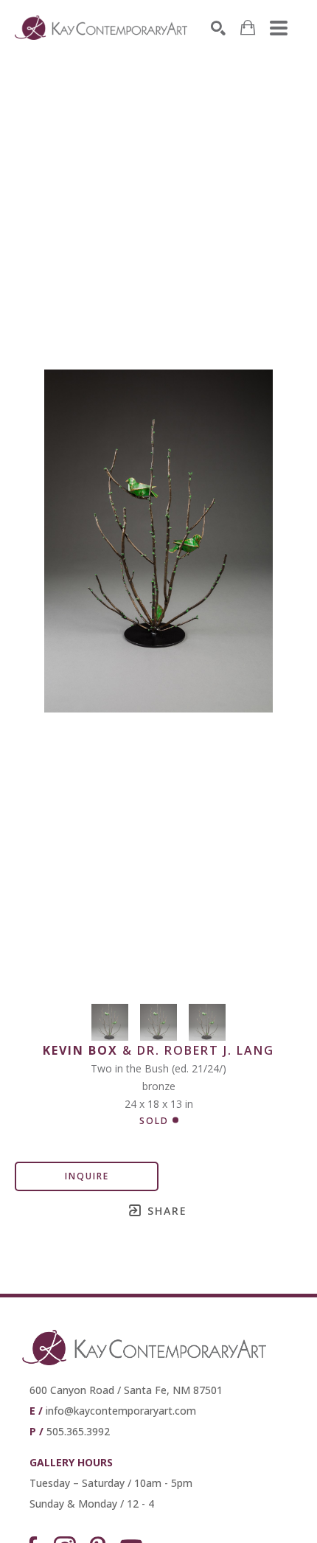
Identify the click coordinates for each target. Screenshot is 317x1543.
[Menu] (279, 28)
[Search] (218, 28)
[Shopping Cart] (247, 27)
